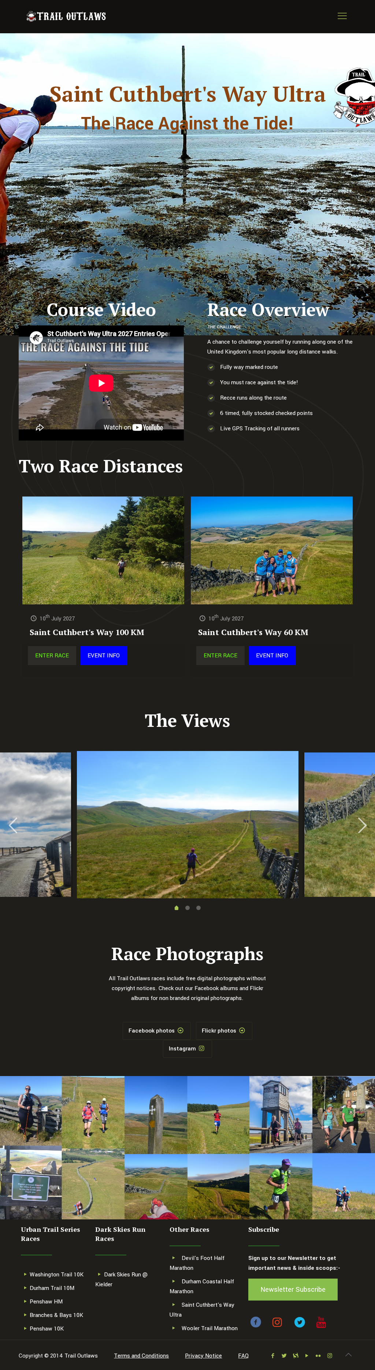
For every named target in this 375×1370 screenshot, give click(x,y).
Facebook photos (152, 1031)
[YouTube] (307, 1355)
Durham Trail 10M (52, 1288)
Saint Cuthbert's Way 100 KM (87, 632)
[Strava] (296, 1355)
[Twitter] (284, 1355)
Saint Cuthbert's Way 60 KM (253, 632)
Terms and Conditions (141, 1356)
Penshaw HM (46, 1302)
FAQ (243, 1356)
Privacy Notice (203, 1356)
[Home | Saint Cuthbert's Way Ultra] (66, 16)
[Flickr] (318, 1355)
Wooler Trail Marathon (210, 1328)
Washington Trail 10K (56, 1275)
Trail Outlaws (81, 1356)
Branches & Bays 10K (56, 1315)
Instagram (183, 1049)
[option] (187, 824)
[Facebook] (273, 1355)
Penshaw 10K (47, 1329)
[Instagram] (330, 1355)
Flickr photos (220, 1031)
